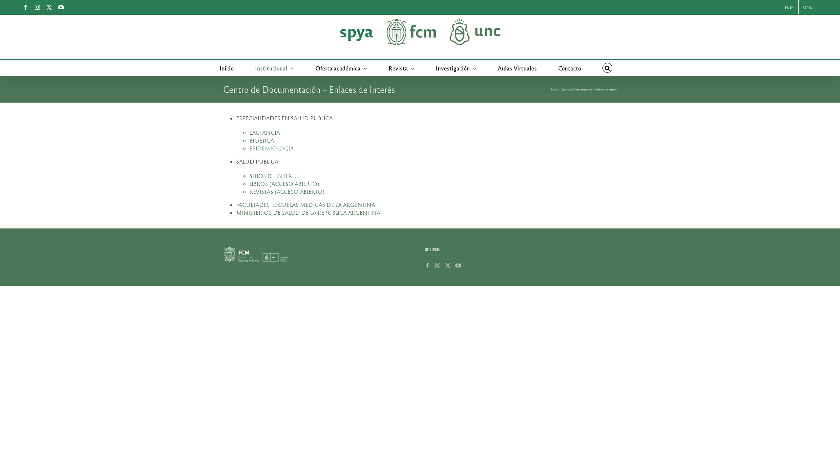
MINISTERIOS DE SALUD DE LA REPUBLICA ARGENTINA (308, 212)
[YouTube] (458, 265)
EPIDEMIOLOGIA (271, 148)
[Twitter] (448, 265)
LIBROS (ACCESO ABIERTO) (284, 183)
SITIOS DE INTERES (273, 175)
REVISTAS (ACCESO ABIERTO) (287, 191)
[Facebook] (427, 265)
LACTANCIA (264, 132)
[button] (607, 68)
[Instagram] (437, 265)
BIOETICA (261, 140)
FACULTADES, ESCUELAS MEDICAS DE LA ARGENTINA (305, 204)
